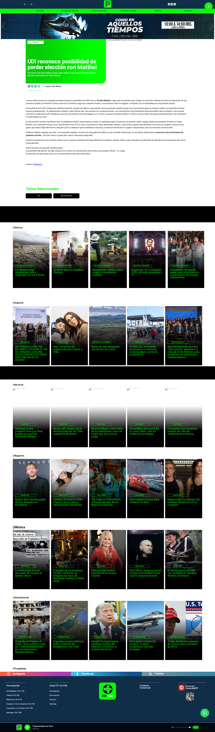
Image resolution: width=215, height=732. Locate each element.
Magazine (25, 342)
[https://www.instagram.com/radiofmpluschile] (8, 674)
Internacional (25, 637)
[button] (3, 26)
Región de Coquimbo (25, 266)
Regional (139, 342)
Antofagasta (177, 342)
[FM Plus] (25, 6)
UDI (39, 196)
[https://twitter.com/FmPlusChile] (150, 674)
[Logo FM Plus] (107, 4)
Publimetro (37, 164)
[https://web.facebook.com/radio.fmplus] (77, 674)
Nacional (36, 42)
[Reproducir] (208, 6)
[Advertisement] (107, 212)
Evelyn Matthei (66, 196)
